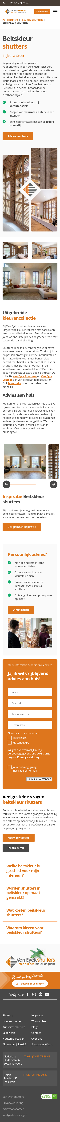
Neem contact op (18, 837)
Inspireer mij (16, 848)
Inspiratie (37, 1015)
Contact (36, 1033)
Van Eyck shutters (13, 1096)
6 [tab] (33, 484)
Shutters (12, 19)
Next (53, 484)
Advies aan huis (18, 136)
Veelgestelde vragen (15, 1115)
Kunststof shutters (14, 1027)
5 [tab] (27, 484)
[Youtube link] (47, 994)
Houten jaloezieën (13, 1038)
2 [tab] (11, 484)
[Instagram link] (34, 994)
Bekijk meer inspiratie (22, 527)
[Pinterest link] (40, 994)
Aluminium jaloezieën (15, 1044)
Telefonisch (19, 738)
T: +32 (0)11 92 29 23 (35, 1075)
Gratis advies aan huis (42, 11)
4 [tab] (22, 484)
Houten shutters (13, 1021)
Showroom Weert (41, 1044)
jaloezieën (14, 383)
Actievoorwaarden (13, 1109)
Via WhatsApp (20, 742)
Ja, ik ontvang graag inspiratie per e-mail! (24, 768)
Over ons (36, 1038)
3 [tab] (16, 484)
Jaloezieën (9, 1033)
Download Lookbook (32, 983)
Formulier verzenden (39, 779)
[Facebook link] (28, 994)
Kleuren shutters (32, 19)
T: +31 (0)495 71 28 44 (37, 1056)
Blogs (34, 1027)
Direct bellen (21, 610)
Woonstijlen (38, 1021)
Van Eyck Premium (25, 376)
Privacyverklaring (28, 757)
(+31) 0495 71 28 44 (18, 3)
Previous (6, 484)
